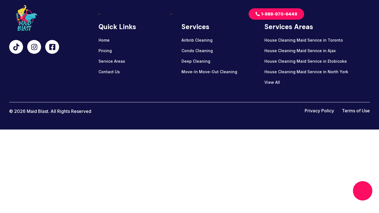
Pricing (105, 50)
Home (104, 40)
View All (272, 82)
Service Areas (111, 61)
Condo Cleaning (197, 50)
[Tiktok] (16, 47)
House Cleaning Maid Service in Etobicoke (305, 61)
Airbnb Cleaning (197, 40)
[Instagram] (34, 47)
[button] (89, 14)
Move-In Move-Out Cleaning (209, 71)
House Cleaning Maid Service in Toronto (303, 40)
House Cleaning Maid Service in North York (306, 71)
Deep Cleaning (195, 61)
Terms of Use (356, 110)
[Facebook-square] (52, 47)
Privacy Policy (319, 110)
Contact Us (109, 71)
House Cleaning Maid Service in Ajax (300, 50)
